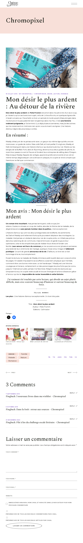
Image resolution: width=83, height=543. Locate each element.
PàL (53, 121)
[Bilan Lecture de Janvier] (41, 334)
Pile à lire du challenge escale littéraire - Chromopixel (42, 422)
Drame (49, 94)
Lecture (56, 94)
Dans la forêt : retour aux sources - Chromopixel (40, 409)
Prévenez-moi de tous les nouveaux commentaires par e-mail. (31, 514)
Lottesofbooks (50, 115)
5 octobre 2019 (12, 407)
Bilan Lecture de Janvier (39, 342)
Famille (24, 354)
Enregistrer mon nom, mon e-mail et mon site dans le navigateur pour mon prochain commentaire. (40, 504)
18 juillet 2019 (11, 94)
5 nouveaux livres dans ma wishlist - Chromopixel (41, 396)
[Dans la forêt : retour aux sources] (17, 334)
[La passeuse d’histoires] (65, 334)
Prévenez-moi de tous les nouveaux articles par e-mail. (29, 520)
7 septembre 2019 (13, 394)
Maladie (11, 357)
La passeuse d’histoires (63, 342)
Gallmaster (45, 309)
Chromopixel (27, 94)
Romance (64, 94)
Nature (23, 357)
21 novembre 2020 (13, 420)
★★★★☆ (11, 354)
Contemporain (40, 94)
